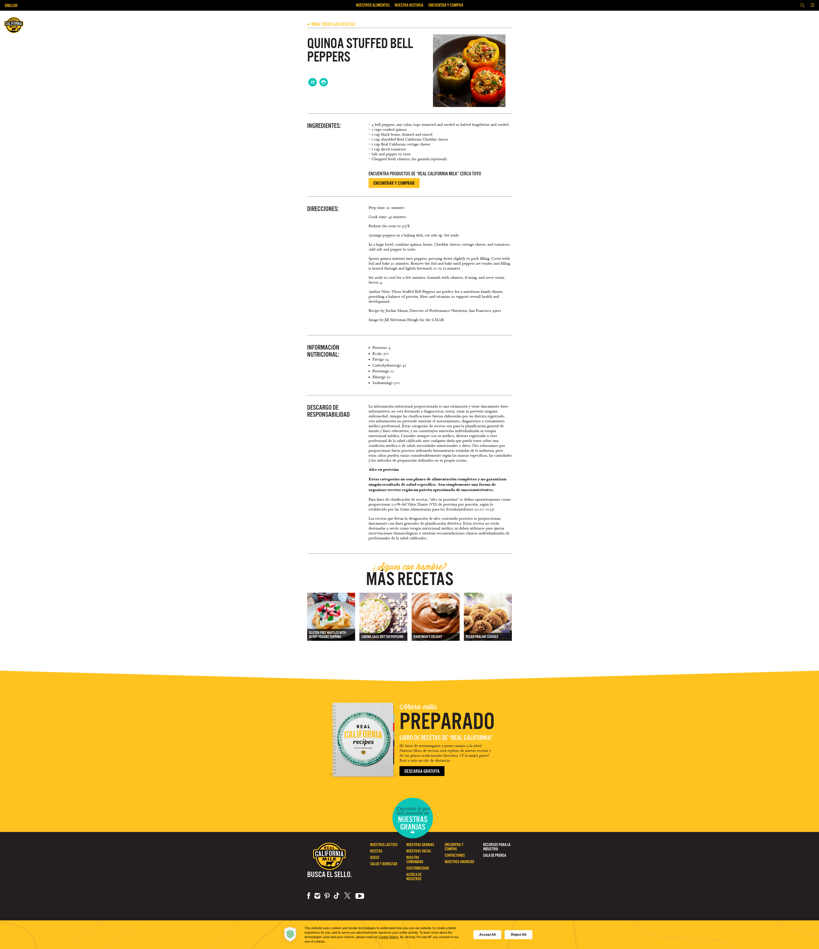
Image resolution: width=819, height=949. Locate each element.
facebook (308, 895)
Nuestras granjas (420, 844)
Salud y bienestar (383, 864)
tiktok (337, 895)
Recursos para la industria (496, 846)
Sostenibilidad (417, 868)
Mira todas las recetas (331, 24)
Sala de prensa (494, 855)
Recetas (376, 851)
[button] (812, 5)
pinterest (327, 895)
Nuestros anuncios (459, 862)
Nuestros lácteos (384, 844)
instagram (317, 895)
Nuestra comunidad (414, 859)
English (11, 5)
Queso (374, 857)
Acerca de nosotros (413, 876)
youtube (359, 895)
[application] (409, 934)
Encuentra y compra (445, 5)
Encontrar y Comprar (394, 183)
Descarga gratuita (422, 771)
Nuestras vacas (418, 851)
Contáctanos (455, 855)
